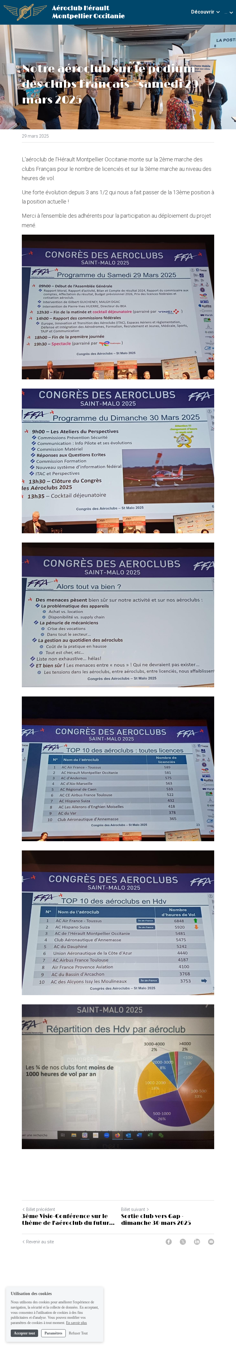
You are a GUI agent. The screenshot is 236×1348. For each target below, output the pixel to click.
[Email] (211, 1242)
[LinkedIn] (197, 1242)
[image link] (25, 11)
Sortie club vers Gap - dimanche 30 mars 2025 (156, 1220)
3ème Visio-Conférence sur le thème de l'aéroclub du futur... (68, 1220)
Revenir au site (40, 1241)
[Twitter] (183, 1242)
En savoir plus (76, 1323)
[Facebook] (169, 1242)
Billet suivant (133, 1209)
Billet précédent (40, 1209)
